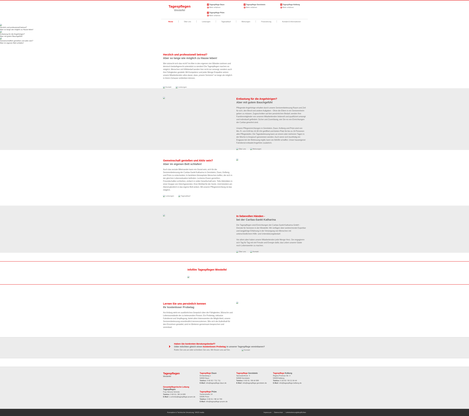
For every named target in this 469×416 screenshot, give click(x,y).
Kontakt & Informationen (291, 21)
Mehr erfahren (214, 7)
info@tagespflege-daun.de (216, 383)
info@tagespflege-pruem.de (217, 401)
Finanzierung (266, 21)
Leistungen (206, 21)
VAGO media (199, 412)
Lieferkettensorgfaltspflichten (296, 412)
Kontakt (168, 87)
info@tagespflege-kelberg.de (290, 383)
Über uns (187, 21)
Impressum (268, 412)
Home (170, 21)
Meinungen (246, 21)
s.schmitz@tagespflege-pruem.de (182, 397)
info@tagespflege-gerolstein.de (255, 383)
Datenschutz (278, 412)
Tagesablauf (226, 21)
